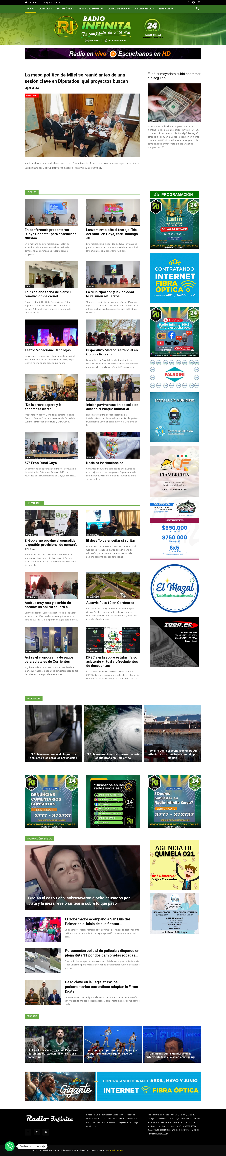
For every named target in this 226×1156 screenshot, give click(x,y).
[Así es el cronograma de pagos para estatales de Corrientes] (51, 640)
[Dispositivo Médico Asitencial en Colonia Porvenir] (113, 333)
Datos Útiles (65, 8)
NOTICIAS (164, 8)
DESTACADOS (154, 121)
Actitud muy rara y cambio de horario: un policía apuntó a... (48, 605)
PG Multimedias (115, 1150)
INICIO (30, 8)
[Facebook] (187, 2)
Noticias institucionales (104, 463)
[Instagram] (193, 2)
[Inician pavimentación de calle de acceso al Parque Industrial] (113, 387)
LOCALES (29, 224)
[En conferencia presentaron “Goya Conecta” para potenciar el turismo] (51, 212)
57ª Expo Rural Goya (41, 463)
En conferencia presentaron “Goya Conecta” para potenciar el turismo (51, 234)
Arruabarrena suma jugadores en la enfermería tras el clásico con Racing (170, 1055)
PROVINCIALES (31, 535)
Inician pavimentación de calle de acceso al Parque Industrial (112, 407)
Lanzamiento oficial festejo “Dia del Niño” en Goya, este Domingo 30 (112, 234)
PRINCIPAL (32, 95)
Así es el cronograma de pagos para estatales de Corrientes (49, 659)
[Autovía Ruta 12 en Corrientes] (113, 585)
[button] (197, 8)
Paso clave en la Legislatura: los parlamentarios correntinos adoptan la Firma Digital (101, 986)
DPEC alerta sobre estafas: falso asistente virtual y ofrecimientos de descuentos (112, 661)
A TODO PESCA (143, 8)
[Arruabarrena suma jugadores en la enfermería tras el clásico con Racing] (172, 1044)
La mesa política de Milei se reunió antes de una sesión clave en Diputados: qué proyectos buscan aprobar (76, 81)
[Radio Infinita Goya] (41, 32)
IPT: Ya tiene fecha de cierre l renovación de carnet (48, 294)
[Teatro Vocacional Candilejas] (51, 333)
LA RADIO (44, 8)
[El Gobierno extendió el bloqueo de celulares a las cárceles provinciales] (53, 733)
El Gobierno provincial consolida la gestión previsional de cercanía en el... (51, 545)
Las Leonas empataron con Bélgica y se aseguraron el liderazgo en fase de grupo (112, 1053)
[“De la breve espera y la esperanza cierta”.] (51, 387)
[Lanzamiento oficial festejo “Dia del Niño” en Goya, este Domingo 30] (113, 212)
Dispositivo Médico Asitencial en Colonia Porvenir (112, 352)
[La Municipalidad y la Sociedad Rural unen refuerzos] (113, 274)
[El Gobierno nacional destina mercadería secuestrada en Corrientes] (113, 733)
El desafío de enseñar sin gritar (110, 540)
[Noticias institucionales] (113, 445)
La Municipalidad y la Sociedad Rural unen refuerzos (110, 294)
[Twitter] (198, 2)
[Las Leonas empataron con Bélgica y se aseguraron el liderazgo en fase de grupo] (113, 1044)
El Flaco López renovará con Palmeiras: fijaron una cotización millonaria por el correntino (53, 1053)
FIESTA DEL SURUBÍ (89, 8)
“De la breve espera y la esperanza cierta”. (43, 407)
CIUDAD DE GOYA (117, 8)
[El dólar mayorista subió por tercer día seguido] (174, 102)
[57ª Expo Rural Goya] (51, 445)
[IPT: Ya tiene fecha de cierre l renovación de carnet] (51, 274)
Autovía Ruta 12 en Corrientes (110, 603)
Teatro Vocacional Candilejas (48, 350)
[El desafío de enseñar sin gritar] (113, 523)
